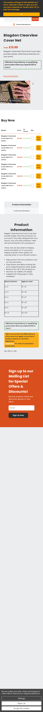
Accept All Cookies (21, 708)
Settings (21, 698)
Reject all (21, 703)
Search (35, 19)
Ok (21, 14)
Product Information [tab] (21, 204)
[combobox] (21, 19)
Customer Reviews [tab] (22, 211)
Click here (9, 343)
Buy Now (38, 138)
